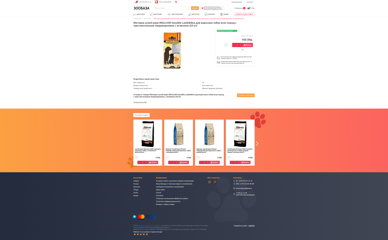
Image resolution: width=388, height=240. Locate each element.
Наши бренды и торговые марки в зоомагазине (174, 184)
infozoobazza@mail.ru (244, 188)
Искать (195, 8)
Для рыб (211, 14)
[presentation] (130, 143)
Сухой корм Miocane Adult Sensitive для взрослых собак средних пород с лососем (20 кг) (240, 150)
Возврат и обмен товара (165, 204)
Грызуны (136, 187)
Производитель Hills (140, 102)
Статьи (158, 193)
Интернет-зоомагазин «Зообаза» (149, 225)
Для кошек (157, 14)
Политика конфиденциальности (168, 201)
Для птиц (195, 14)
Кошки (136, 184)
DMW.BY (252, 226)
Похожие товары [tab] (141, 115)
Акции (225, 14)
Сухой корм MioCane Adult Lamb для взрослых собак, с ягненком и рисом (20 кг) (148, 150)
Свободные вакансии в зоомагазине (170, 187)
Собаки (136, 181)
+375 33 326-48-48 (165, 2)
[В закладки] (226, 45)
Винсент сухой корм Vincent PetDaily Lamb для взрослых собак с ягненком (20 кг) (178, 150)
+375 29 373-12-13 (145, 2)
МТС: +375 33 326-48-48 (245, 184)
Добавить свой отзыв (246, 95)
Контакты (250, 2)
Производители (237, 2)
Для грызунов (177, 14)
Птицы (136, 190)
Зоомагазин (137, 18)
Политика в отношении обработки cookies (172, 198)
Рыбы (135, 193)
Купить (248, 45)
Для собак (141, 14)
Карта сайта (160, 190)
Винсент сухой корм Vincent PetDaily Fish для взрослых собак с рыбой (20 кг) (209, 150)
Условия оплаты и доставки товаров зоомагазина (175, 181)
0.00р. (252, 8)
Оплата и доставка (244, 14)
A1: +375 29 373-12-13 (244, 181)
